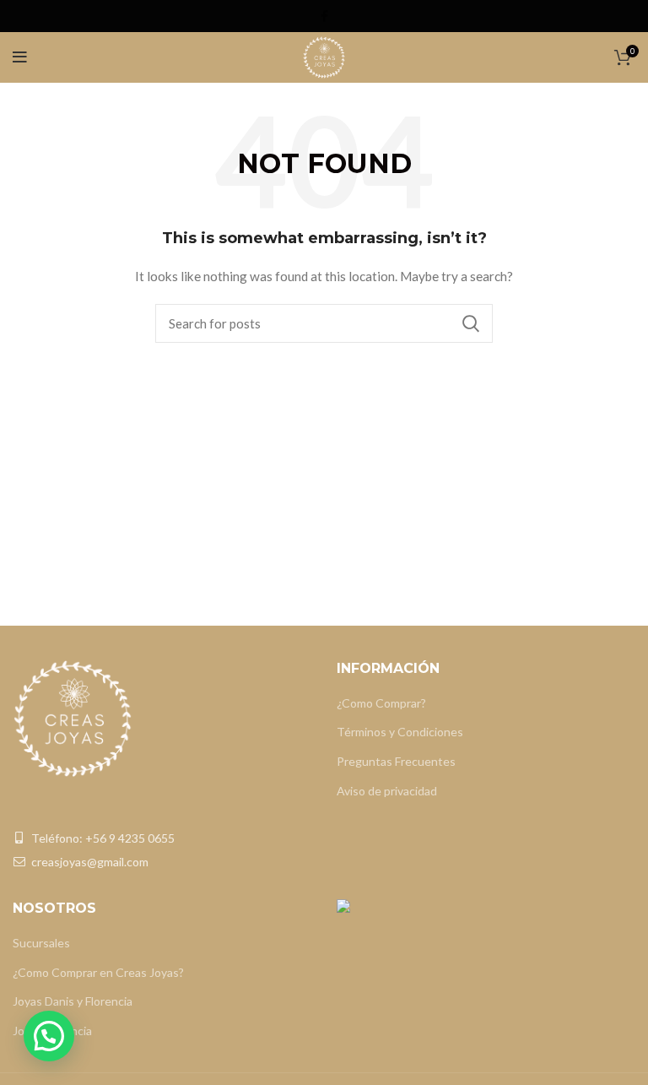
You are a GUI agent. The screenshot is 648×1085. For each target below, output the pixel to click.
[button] (49, 1036)
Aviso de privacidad (387, 791)
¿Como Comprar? (381, 703)
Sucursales (41, 943)
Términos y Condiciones (400, 731)
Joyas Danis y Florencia (72, 1001)
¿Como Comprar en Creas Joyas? (98, 972)
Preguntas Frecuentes (396, 761)
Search (470, 323)
